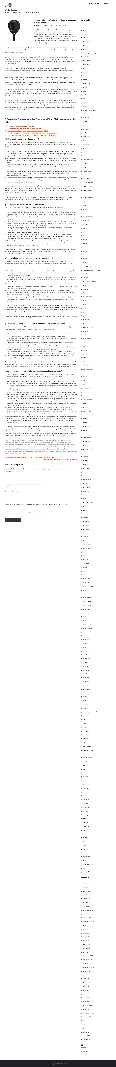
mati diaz (86, 457)
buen (84, 148)
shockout (86, 765)
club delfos (86, 178)
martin (85, 445)
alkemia (85, 76)
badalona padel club (89, 110)
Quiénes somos (94, 4)
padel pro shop (87, 624)
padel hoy (86, 590)
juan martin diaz (88, 369)
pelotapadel (86, 681)
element (85, 243)
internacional (87, 338)
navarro (85, 518)
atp (84, 98)
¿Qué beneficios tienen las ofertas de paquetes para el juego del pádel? (31, 135)
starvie (85, 780)
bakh (84, 114)
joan (84, 354)
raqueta (85, 704)
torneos (85, 803)
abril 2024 (86, 986)
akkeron (85, 57)
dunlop (85, 239)
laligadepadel (87, 388)
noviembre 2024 (88, 960)
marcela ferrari (87, 426)
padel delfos (87, 582)
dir (84, 232)
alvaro (85, 79)
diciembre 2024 (88, 956)
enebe (85, 251)
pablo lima (86, 559)
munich (85, 510)
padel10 (85, 647)
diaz (84, 228)
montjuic (85, 498)
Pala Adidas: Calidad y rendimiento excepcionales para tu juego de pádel (29, 457)
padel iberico (87, 594)
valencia (85, 822)
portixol (85, 685)
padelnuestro (87, 658)
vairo (84, 818)
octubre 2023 (87, 1009)
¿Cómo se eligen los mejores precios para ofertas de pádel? (27, 131)
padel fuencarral (88, 586)
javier (84, 346)
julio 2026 (86, 883)
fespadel (85, 289)
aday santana (87, 41)
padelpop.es (11, 9)
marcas (85, 422)
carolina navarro (88, 159)
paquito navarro (88, 674)
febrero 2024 (87, 994)
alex (84, 68)
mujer (85, 506)
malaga (85, 407)
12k (84, 26)
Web (6, 497)
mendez (85, 472)
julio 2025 (86, 929)
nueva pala (62, 447)
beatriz (85, 121)
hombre (85, 331)
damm (85, 205)
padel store (86, 636)
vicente (85, 838)
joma (84, 358)
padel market (87, 601)
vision (84, 845)
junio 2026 (86, 887)
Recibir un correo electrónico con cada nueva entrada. (21, 517)
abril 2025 (86, 940)
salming (85, 738)
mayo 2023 (86, 1028)
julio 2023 (86, 1020)
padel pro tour (87, 628)
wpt (84, 868)
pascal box (86, 678)
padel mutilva (87, 609)
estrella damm (87, 266)
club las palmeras (88, 182)
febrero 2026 (87, 902)
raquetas (86, 708)
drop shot (86, 236)
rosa (84, 723)
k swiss (85, 377)
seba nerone (87, 754)
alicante (85, 72)
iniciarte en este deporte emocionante (18, 447)
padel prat (86, 620)
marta (85, 434)
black (84, 133)
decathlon (86, 209)
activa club (86, 38)
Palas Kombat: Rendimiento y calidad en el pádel (60, 459)
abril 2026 (86, 895)
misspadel (86, 491)
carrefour (86, 163)
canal (84, 156)
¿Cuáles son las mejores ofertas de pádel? (21, 126)
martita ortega (87, 453)
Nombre (8, 487)
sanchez (85, 742)
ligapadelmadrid (88, 399)
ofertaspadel (87, 548)
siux (84, 769)
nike (84, 533)
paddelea (86, 563)
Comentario (9, 471)
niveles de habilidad (50, 447)
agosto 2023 (87, 1017)
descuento (86, 224)
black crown (86, 137)
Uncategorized (87, 815)
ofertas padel (87, 544)
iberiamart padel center (90, 335)
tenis (84, 792)
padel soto (86, 632)
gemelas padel (87, 300)
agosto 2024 (87, 971)
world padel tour (88, 864)
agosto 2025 (87, 925)
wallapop (85, 853)
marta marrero (87, 438)
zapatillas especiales (18, 453)
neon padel (86, 521)
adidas (85, 45)
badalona (86, 106)
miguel (85, 483)
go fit (84, 304)
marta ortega (87, 441)
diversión (63, 444)
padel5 (85, 651)
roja (84, 719)
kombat (85, 380)
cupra (84, 201)
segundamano (87, 758)
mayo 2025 (86, 937)
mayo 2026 (86, 891)
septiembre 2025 (88, 921)
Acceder (85, 1051)
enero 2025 (86, 952)
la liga (84, 384)
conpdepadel (87, 190)
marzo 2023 (87, 1036)
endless (85, 247)
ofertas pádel (38, 449)
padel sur (86, 639)
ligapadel (85, 396)
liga (84, 392)
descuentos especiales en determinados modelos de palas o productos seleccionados (41, 442)
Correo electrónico (11, 492)
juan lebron (86, 365)
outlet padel (86, 552)
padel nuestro (87, 613)
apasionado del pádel (19, 440)
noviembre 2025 (88, 914)
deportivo (86, 220)
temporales (50, 451)
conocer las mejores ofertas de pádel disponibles (55, 440)
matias (85, 460)
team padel (86, 788)
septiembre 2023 (88, 1013)
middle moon (87, 476)
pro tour (85, 693)
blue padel (86, 144)
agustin (85, 49)
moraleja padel (87, 502)
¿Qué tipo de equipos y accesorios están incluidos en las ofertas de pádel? (32, 133)
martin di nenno (88, 449)
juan (84, 361)
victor (84, 841)
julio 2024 (86, 975)
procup (85, 697)
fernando (86, 278)
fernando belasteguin (89, 281)
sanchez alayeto (88, 746)
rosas (84, 727)
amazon (85, 87)
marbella (85, 418)
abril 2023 (86, 1032)
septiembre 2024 (88, 967)
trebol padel (87, 807)
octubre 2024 (87, 963)
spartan (85, 773)
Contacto (106, 4)
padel (84, 571)
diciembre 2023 (88, 1001)
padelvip (85, 666)
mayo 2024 (86, 982)
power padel (87, 689)
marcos (85, 430)
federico (85, 274)
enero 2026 (86, 906)
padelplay (86, 662)
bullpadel (85, 152)
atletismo (86, 95)
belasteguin (86, 129)
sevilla (85, 761)
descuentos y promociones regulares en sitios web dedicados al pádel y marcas (32, 444)
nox (84, 540)
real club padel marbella (90, 712)
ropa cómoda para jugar (36, 451)
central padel (87, 171)
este (84, 262)
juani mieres (86, 373)
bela (84, 125)
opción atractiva (49, 449)
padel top (86, 643)
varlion (85, 830)
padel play (86, 617)
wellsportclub (87, 857)
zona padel (86, 872)
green (85, 312)
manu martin (87, 411)
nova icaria (86, 537)
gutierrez (86, 319)
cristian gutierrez (88, 198)
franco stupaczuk (88, 297)
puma (84, 700)
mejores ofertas (37, 447)
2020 (84, 30)
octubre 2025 (87, 918)
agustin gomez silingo (89, 53)
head (84, 323)
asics (84, 91)
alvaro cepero (87, 83)
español (85, 258)
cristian (85, 194)
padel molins (87, 605)
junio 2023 (86, 1024)
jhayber (85, 350)
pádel (58, 449)
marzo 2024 (87, 990)
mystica (85, 514)
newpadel (86, 529)
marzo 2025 (87, 944)
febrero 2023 (87, 1040)
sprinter (85, 777)
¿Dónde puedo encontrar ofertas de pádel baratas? (24, 129)
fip (84, 293)
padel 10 (85, 575)
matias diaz (86, 464)
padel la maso (87, 598)
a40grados (86, 34)
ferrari (85, 285)
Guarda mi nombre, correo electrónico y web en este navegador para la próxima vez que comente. (36, 504)
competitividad (32, 440)
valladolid (86, 826)
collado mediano (88, 186)
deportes (8, 442)
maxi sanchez (87, 468)
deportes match (88, 217)
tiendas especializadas (62, 451)
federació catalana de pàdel (91, 270)
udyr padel (86, 811)
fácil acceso (71, 444)
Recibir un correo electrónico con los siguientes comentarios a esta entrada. (28, 512)
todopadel (86, 799)
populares (64, 449)
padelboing (86, 655)
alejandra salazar (88, 60)
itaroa (85, 342)
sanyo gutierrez (88, 750)
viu (84, 849)
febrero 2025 (87, 948)
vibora (85, 834)
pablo (84, 556)
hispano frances (88, 327)
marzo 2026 (87, 899)
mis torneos (86, 487)
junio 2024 (86, 979)
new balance (87, 525)
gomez (85, 308)
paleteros (86, 670)
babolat (85, 102)
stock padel (86, 784)
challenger (86, 175)
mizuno (85, 495)
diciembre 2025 (88, 910)
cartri (84, 167)
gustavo (85, 316)
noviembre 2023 (88, 1005)
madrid (85, 403)
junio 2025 (86, 933)
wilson (85, 860)
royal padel (86, 731)
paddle (85, 567)
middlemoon (87, 479)
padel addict (87, 578)
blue (84, 140)
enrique (85, 255)
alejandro (86, 64)
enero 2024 (86, 998)
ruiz (84, 735)
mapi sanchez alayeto (89, 415)
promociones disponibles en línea (16, 451)
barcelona (86, 118)
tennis (85, 796)
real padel (86, 716)
